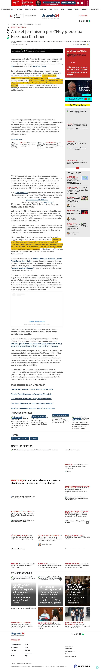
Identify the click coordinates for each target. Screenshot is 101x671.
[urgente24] (18, 635)
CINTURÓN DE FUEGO (47, 588)
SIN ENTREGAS (77, 419)
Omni (62, 9)
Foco (56, 9)
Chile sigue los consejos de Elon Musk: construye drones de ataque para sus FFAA (77, 71)
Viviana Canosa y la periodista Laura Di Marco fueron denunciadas (36, 259)
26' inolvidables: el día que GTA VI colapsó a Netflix (77, 537)
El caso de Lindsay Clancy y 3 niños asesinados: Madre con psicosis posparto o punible (49, 625)
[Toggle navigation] (11, 15)
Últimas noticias (7, 9)
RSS (66, 654)
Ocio (50, 9)
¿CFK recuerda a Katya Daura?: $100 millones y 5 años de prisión (28, 144)
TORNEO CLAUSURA (72, 564)
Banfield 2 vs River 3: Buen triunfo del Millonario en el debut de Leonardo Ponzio (73, 191)
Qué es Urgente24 (70, 651)
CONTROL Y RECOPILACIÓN (75, 586)
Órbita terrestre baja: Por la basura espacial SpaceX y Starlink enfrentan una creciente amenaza (76, 515)
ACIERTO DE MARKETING (73, 535)
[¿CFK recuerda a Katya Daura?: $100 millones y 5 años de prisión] (15, 145)
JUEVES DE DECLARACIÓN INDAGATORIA (74, 624)
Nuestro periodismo (70, 656)
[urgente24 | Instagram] (84, 21)
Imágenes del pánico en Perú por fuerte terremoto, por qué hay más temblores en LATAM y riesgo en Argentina (50, 596)
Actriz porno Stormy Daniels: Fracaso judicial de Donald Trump (60, 421)
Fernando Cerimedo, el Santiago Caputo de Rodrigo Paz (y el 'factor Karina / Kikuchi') (22, 626)
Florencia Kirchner (39, 66)
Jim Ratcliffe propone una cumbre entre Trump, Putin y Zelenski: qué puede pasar (23, 514)
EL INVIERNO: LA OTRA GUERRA (22, 511)
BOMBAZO (69, 465)
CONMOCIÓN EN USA (45, 623)
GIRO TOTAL (70, 210)
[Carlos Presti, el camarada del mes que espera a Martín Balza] (40, 418)
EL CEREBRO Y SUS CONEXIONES (49, 535)
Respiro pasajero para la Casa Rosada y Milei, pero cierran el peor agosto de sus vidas (20, 424)
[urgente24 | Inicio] (88, 659)
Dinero (69, 9)
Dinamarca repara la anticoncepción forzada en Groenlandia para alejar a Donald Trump (23, 596)
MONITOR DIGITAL (17, 418)
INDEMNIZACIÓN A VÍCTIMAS (22, 586)
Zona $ (77, 9)
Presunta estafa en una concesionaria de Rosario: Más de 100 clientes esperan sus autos (81, 426)
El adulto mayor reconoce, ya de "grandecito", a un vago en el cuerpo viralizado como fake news (50, 538)
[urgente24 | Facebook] (79, 21)
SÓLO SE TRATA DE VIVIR (19, 535)
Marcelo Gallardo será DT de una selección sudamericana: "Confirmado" (77, 466)
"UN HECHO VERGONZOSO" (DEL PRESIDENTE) (64, 415)
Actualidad (18, 9)
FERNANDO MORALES (75, 233)
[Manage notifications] (97, 667)
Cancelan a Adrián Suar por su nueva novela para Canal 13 (32, 403)
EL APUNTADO (71, 197)
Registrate (82, 16)
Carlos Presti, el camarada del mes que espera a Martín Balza (73, 227)
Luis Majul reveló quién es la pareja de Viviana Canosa (31, 398)
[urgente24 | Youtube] (87, 21)
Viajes (26, 656)
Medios (35, 9)
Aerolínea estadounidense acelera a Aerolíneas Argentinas (33, 408)
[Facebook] (8, 24)
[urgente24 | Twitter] (82, 21)
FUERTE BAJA (42, 564)
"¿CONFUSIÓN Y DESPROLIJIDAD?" (72, 177)
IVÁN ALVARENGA (74, 205)
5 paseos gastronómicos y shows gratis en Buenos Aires (32, 389)
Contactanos (68, 648)
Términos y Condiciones (16, 663)
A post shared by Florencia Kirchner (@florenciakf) (37, 324)
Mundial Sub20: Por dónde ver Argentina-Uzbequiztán (31, 394)
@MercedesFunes (21, 192)
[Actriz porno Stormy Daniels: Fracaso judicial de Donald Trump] (57, 417)
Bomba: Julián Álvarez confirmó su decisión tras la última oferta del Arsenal (74, 212)
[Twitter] (8, 27)
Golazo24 (85, 9)
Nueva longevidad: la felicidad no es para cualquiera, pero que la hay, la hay (22, 537)
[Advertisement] (37, 103)
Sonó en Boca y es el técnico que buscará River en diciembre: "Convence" (73, 199)
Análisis (43, 9)
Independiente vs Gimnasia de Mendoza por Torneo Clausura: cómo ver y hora (77, 565)
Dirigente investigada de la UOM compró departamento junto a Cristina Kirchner (54, 145)
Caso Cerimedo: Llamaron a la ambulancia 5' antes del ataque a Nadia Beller (77, 626)
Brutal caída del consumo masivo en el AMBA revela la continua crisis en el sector (36, 482)
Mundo (27, 9)
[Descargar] (8, 36)
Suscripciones (69, 646)
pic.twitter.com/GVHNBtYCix (37, 200)
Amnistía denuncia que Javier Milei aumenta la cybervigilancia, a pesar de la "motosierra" (76, 596)
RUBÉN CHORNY (48, 544)
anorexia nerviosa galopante (22, 268)
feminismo (34, 438)
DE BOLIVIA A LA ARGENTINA (21, 623)
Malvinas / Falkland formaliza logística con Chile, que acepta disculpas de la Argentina (74, 181)
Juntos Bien (95, 9)
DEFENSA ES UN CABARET (71, 224)
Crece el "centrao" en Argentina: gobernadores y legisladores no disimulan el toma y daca (77, 490)
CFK (12, 66)
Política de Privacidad (26, 663)
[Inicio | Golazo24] (89, 21)
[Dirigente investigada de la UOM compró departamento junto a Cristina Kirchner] (41, 145)
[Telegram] (8, 33)
